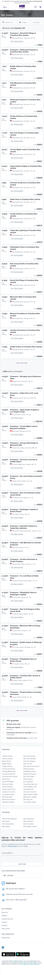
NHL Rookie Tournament (31, 766)
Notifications (6, 937)
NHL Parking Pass (8, 824)
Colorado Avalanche (8, 774)
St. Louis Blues (28, 782)
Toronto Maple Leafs (30, 787)
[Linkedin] (3, 947)
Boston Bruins (6, 761)
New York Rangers (29, 761)
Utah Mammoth (28, 789)
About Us (5, 912)
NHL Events (6, 821)
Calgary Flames (7, 766)
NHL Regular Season (30, 826)
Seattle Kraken (28, 779)
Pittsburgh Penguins (29, 774)
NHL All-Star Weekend (9, 819)
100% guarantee (12, 720)
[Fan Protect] (9, 883)
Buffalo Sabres (7, 764)
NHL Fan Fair (27, 764)
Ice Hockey (9, 12)
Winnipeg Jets (27, 799)
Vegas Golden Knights (30, 794)
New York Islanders (29, 759)
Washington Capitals (30, 797)
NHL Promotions (28, 824)
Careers (4, 922)
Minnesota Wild (7, 797)
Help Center (6, 928)
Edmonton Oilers (7, 784)
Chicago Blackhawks (8, 771)
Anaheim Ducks (7, 756)
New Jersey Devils (29, 756)
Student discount (7, 919)
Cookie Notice (33, 962)
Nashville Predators (8, 802)
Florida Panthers (7, 787)
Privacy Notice (12, 846)
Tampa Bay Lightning (30, 784)
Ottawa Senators (28, 769)
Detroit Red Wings (8, 782)
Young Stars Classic (29, 802)
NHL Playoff (6, 826)
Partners (4, 925)
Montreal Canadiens (8, 799)
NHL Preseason (28, 821)
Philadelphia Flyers (29, 771)
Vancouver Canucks (29, 792)
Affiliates (4, 915)
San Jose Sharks (28, 776)
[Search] (40, 7)
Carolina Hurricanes (8, 769)
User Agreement (14, 962)
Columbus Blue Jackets (9, 776)
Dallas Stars (6, 779)
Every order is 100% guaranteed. (34, 1)
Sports (3, 12)
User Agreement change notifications (29, 964)
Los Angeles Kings (8, 794)
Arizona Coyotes (7, 759)
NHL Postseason (28, 819)
